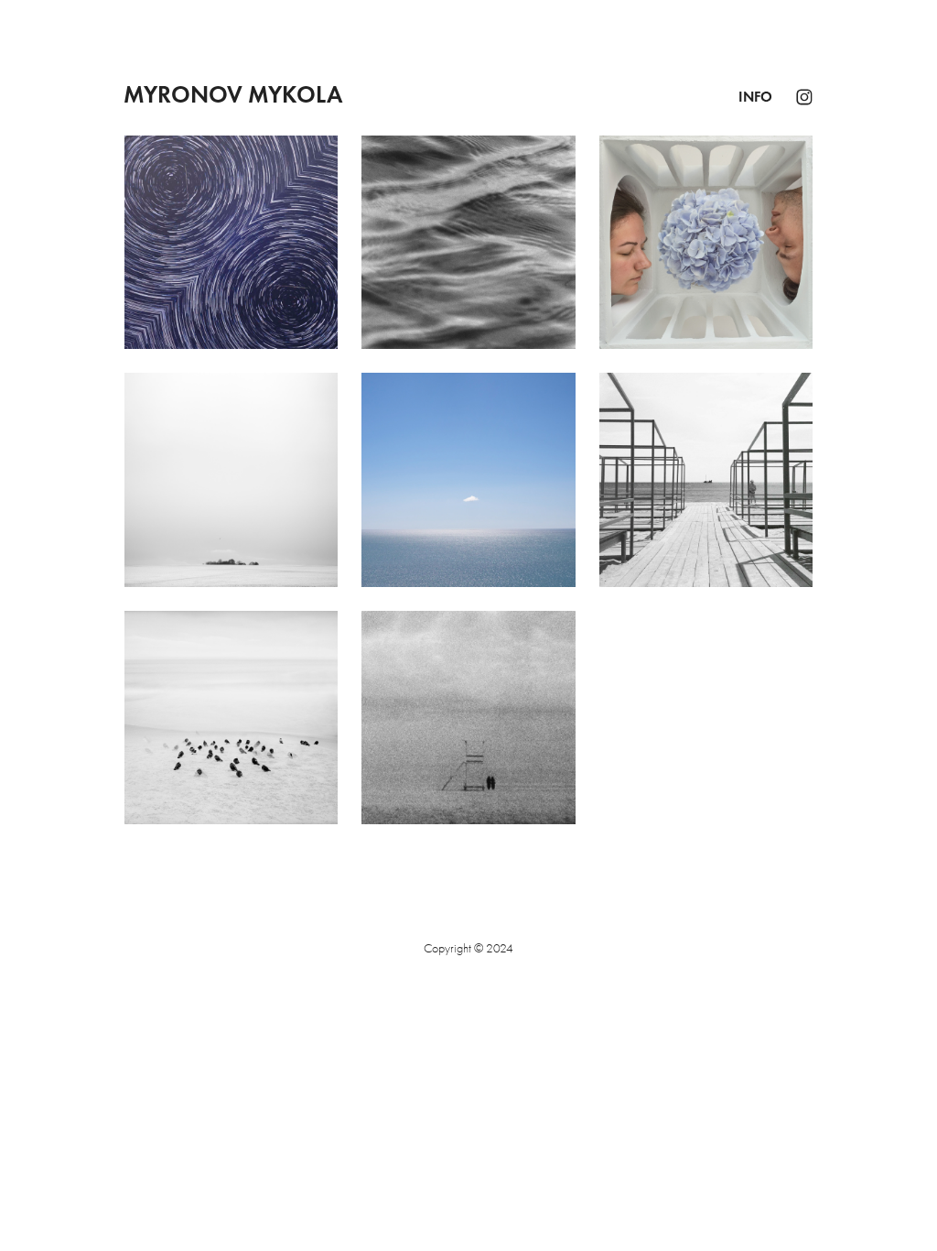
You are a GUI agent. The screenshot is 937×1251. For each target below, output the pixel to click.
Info (755, 96)
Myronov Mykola (233, 94)
